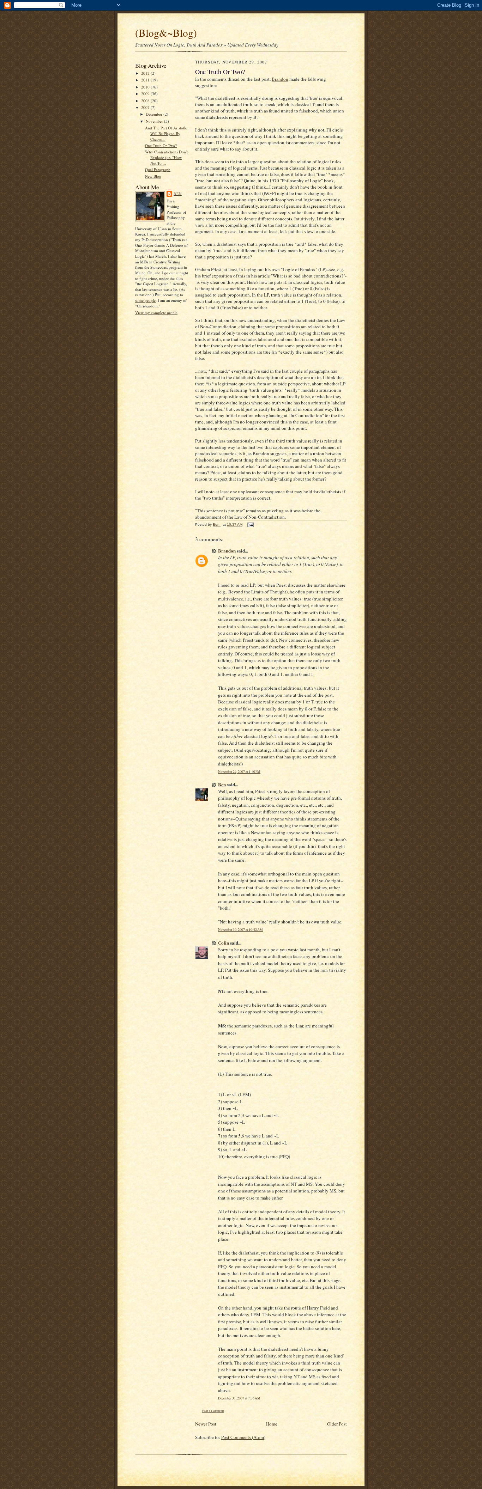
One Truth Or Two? (161, 145)
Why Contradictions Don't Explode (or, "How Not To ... (166, 157)
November (155, 121)
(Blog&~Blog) (166, 32)
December (154, 114)
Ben (178, 193)
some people (145, 300)
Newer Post (205, 1424)
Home (271, 1424)
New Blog (153, 176)
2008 (146, 100)
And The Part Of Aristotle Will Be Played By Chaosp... (166, 133)
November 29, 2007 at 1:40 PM (239, 771)
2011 (146, 80)
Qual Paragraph (157, 169)
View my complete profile (156, 312)
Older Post (337, 1424)
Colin (223, 942)
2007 (146, 107)
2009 (146, 93)
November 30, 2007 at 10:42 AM (240, 929)
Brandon (280, 79)
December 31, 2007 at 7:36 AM (239, 1398)
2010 (146, 87)
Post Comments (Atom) (243, 1437)
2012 (146, 73)
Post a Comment (213, 1411)
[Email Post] (250, 524)
